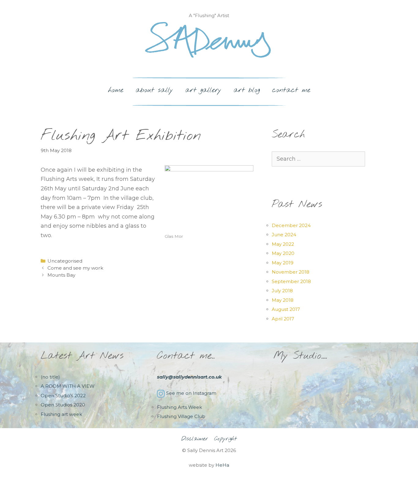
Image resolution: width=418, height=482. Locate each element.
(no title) (50, 377)
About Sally (154, 90)
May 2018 (282, 300)
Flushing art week (61, 414)
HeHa (222, 465)
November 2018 (290, 272)
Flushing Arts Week (179, 407)
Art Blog (246, 90)
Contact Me (291, 90)
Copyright (225, 439)
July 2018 (282, 290)
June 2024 (284, 234)
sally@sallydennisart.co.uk (189, 377)
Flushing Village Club (181, 416)
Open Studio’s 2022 (63, 395)
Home (115, 90)
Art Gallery (203, 90)
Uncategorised (64, 261)
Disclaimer (194, 439)
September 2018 (291, 281)
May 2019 (282, 263)
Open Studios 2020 (63, 405)
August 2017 (286, 309)
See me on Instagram (191, 393)
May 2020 (283, 253)
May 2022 (283, 244)
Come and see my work (75, 268)
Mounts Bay (61, 275)
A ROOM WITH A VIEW (68, 386)
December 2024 (291, 225)
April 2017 (283, 319)
